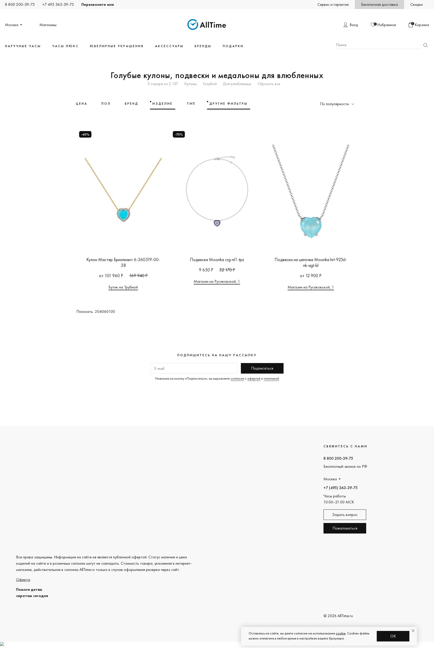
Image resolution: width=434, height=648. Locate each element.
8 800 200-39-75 (20, 4)
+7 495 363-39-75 (58, 4)
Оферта (23, 579)
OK (393, 636)
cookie (341, 633)
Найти (425, 45)
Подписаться (262, 368)
